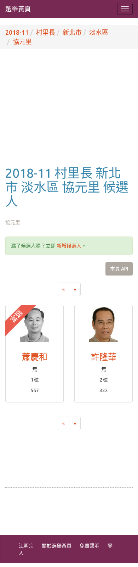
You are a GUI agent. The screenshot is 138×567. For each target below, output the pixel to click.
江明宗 (26, 546)
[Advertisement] (69, 114)
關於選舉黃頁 (56, 546)
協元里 (22, 41)
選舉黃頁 (18, 8)
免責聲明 (89, 546)
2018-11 (17, 32)
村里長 (45, 32)
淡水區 (98, 32)
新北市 (72, 32)
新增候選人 (69, 246)
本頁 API (119, 269)
